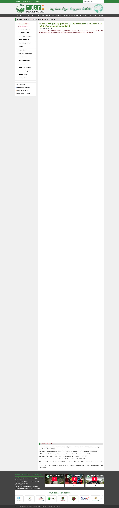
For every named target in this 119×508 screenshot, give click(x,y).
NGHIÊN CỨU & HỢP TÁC (75, 15)
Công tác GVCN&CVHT (25, 36)
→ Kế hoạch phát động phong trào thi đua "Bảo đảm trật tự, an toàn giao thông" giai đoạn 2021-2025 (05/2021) (68, 451)
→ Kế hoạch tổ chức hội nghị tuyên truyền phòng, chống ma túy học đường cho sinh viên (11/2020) (64, 453)
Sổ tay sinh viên (23, 64)
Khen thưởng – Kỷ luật (25, 43)
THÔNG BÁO (86, 15)
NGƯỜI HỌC (52, 15)
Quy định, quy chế (24, 32)
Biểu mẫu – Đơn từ (24, 74)
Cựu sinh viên (22, 78)
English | (24, 1)
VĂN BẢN (100, 15)
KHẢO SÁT (94, 15)
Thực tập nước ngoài (24, 60)
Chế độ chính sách (24, 39)
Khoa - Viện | (30, 1)
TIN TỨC (32, 15)
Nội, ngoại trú (22, 50)
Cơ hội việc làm (23, 57)
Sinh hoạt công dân (24, 29)
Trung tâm (37, 1)
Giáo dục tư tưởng (38, 19)
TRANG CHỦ (18, 15)
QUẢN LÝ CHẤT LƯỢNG (62, 15)
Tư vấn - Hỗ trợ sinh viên (25, 67)
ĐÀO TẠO (45, 15)
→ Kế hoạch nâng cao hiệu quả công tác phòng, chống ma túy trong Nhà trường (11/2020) (63, 456)
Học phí (21, 46)
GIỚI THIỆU (26, 15)
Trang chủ (19, 19)
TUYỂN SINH (38, 15)
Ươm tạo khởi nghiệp (24, 71)
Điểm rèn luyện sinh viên (25, 53)
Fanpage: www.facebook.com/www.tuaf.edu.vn (27, 488)
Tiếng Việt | (18, 1)
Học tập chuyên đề (49, 19)
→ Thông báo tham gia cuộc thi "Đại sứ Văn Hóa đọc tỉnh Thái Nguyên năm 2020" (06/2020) (63, 459)
